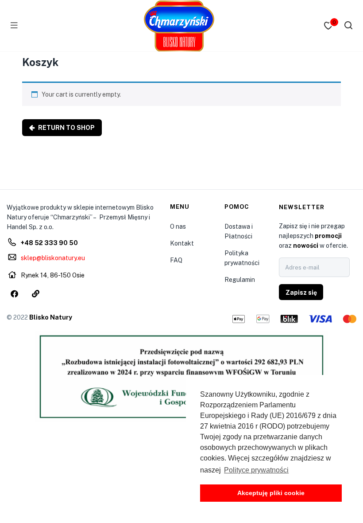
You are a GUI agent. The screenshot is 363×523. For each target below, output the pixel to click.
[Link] (35, 293)
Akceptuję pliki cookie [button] (271, 492)
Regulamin (239, 279)
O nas (178, 226)
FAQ (176, 260)
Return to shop (66, 127)
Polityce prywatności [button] (256, 470)
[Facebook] (14, 293)
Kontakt (182, 243)
